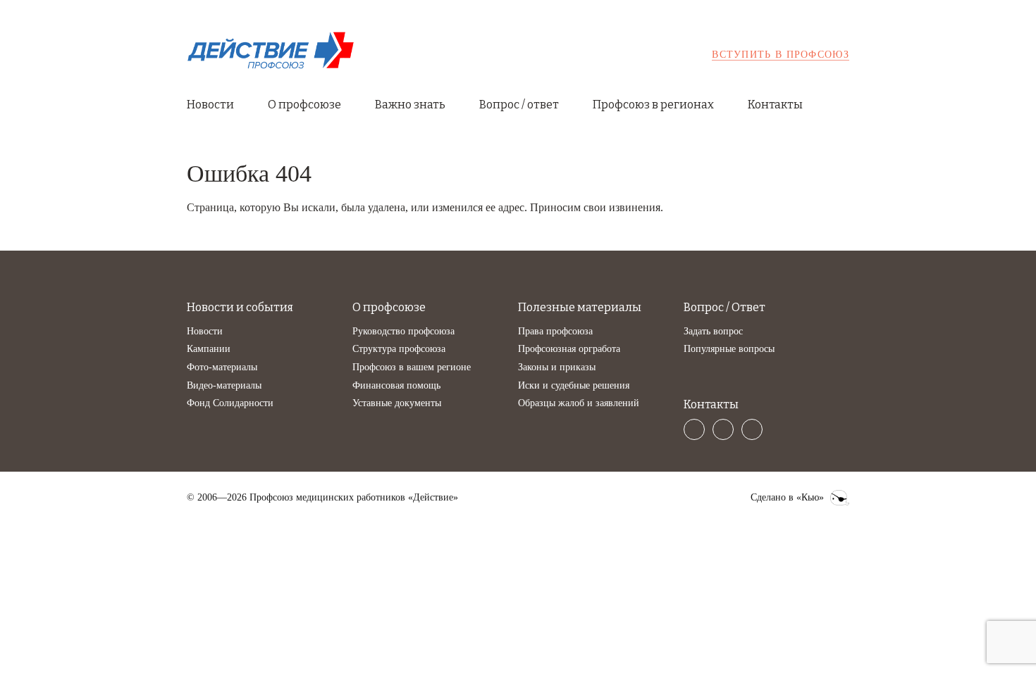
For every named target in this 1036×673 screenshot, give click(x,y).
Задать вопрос (713, 331)
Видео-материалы (224, 385)
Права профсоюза (555, 331)
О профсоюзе (304, 104)
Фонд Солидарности (230, 403)
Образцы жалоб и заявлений (578, 403)
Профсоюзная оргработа (569, 349)
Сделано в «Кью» (787, 498)
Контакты (775, 104)
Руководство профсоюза (403, 331)
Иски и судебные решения (573, 385)
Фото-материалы (222, 367)
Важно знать (410, 104)
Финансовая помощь (396, 385)
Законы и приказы (557, 367)
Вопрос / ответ (519, 104)
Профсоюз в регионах (653, 104)
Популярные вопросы (729, 349)
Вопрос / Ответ (724, 307)
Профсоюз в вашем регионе (411, 367)
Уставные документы (396, 403)
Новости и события (240, 307)
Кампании (208, 349)
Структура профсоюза (398, 349)
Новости (210, 104)
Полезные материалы (579, 307)
